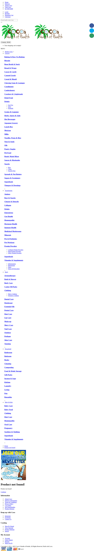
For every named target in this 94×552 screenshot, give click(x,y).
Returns (7, 541)
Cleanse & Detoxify (11, 202)
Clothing (7, 290)
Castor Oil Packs (10, 287)
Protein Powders (10, 246)
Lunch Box (8, 127)
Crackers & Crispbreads (13, 94)
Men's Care (8, 325)
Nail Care (8, 329)
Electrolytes (8, 213)
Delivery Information (11, 500)
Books (6, 360)
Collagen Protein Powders (15, 250)
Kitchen (7, 382)
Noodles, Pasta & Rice (12, 138)
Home (6, 446)
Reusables (8, 397)
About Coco (8, 499)
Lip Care (7, 318)
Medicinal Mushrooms (12, 231)
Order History (9, 540)
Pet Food (7, 153)
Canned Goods (10, 75)
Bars (9, 167)
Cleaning (7, 364)
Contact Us (8, 519)
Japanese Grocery (11, 123)
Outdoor (7, 333)
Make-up (7, 321)
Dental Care (8, 299)
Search (7, 531)
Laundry (7, 386)
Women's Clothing (13, 295)
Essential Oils (9, 307)
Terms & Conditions (11, 502)
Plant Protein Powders (14, 251)
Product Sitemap (9, 529)
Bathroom (8, 352)
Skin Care (8, 340)
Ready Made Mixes (11, 156)
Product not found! (9, 447)
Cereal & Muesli (10, 79)
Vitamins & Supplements (13, 260)
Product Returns (9, 509)
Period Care (8, 310)
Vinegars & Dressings (12, 185)
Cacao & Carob (10, 72)
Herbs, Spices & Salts (12, 116)
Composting (9, 367)
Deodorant (8, 303)
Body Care (8, 283)
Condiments (8, 87)
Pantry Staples (9, 149)
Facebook (8, 517)
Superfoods (8, 182)
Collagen (7, 205)
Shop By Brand (9, 526)
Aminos (7, 194)
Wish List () (8, 543)
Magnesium (11, 265)
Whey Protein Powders (14, 253)
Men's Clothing (12, 294)
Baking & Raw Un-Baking (14, 57)
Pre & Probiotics (10, 239)
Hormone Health (10, 224)
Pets (5, 393)
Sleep (9, 267)
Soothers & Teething (12, 432)
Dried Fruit (8, 98)
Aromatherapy (10, 276)
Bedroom (7, 356)
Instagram (8, 516)
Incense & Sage (10, 379)
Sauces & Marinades (12, 160)
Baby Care (8, 406)
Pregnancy (8, 428)
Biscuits (7, 61)
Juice (9, 106)
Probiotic (10, 108)
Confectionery (9, 90)
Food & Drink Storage (12, 371)
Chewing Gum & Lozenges (14, 83)
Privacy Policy (9, 504)
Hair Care (8, 314)
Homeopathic (9, 220)
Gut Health (8, 216)
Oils (5, 145)
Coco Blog (8, 505)
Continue (3, 492)
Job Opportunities (10, 507)
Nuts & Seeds (9, 142)
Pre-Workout (9, 242)
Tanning (7, 344)
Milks (6, 134)
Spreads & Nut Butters (13, 174)
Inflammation (12, 264)
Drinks (7, 101)
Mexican (7, 130)
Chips (9, 169)
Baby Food (8, 410)
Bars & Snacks (10, 198)
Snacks (7, 164)
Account (7, 538)
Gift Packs (8, 375)
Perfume (7, 336)
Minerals (7, 235)
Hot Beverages (9, 119)
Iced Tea (10, 105)
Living (6, 390)
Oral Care (8, 424)
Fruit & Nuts (11, 171)
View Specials (9, 528)
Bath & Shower (10, 279)
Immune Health (10, 228)
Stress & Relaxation (14, 269)
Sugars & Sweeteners (12, 178)
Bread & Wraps (10, 68)
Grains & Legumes (11, 112)
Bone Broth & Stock (12, 64)
